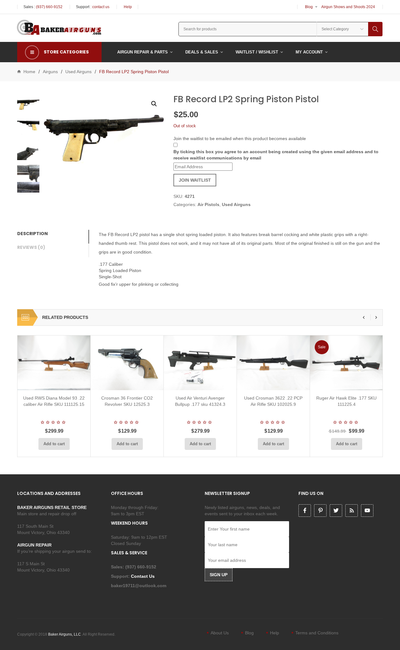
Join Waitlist (195, 180)
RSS (351, 510)
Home (29, 71)
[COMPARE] (56, 383)
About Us (220, 632)
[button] (154, 103)
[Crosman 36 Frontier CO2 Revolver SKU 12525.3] (127, 362)
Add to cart (54, 443)
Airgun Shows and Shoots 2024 (348, 7)
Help (128, 7)
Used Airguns (78, 71)
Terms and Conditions (316, 632)
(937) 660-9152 (49, 7)
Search (375, 29)
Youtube (367, 510)
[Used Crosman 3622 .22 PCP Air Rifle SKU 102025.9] (273, 362)
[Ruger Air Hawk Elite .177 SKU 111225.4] (346, 362)
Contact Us (143, 576)
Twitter (336, 510)
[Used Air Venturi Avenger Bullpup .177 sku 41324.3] (200, 362)
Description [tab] (32, 233)
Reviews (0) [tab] (31, 247)
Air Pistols (208, 204)
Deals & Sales (201, 52)
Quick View (71, 383)
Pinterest (320, 510)
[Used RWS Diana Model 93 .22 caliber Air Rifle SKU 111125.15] (54, 362)
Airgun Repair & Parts (142, 52)
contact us (100, 7)
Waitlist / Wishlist (257, 52)
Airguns (50, 71)
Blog (309, 7)
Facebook (304, 510)
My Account (309, 52)
